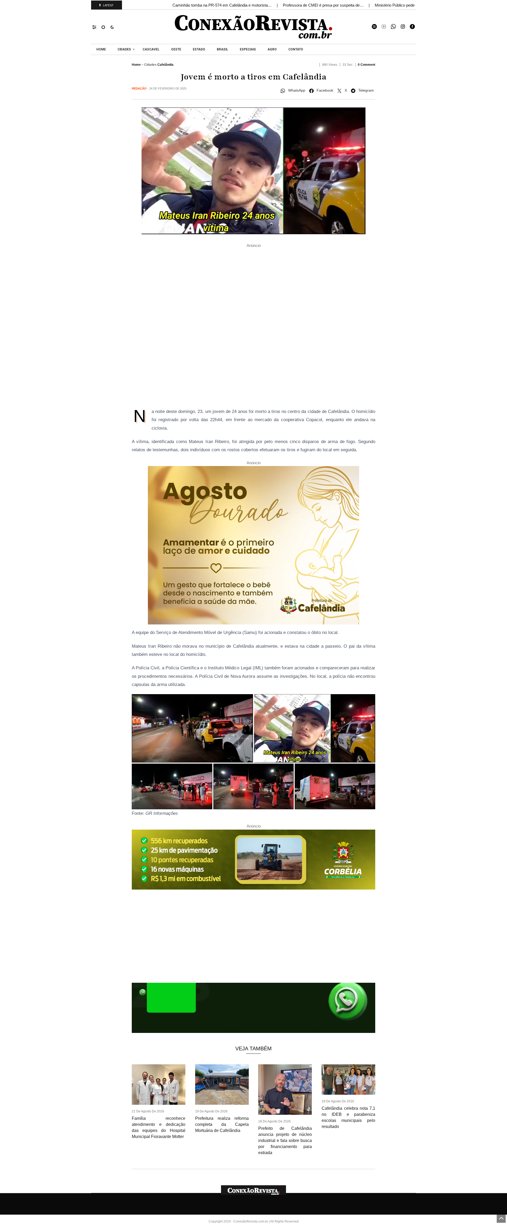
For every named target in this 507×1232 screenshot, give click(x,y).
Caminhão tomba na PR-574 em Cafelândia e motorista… (222, 5)
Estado (199, 49)
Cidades (124, 49)
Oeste (176, 49)
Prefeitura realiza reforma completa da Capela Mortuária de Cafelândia (222, 1124)
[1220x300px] (253, 861)
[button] (96, 27)
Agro (272, 49)
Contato (295, 49)
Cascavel (151, 49)
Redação (139, 88)
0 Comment (366, 65)
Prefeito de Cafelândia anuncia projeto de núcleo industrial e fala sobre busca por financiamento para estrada (285, 1140)
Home (101, 49)
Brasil (222, 49)
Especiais (248, 49)
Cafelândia (165, 65)
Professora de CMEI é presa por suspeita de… (324, 5)
